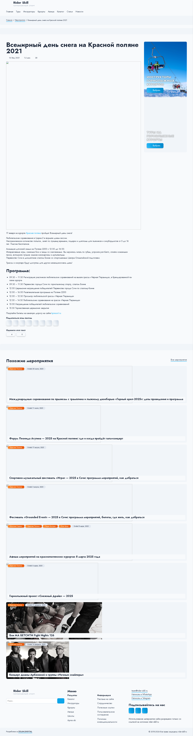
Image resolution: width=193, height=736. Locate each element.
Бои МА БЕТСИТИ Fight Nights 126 (31, 635)
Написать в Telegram (141, 698)
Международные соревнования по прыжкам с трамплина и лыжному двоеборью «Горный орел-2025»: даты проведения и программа (96, 399)
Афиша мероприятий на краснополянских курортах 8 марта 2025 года (54, 557)
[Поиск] (60, 700)
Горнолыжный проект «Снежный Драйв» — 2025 (41, 596)
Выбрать (156, 90)
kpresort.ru (56, 313)
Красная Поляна (16, 369)
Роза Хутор (64, 526)
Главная (9, 20)
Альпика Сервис (16, 526)
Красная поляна (33, 233)
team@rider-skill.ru (140, 690)
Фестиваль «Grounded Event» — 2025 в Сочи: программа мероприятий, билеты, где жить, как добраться (76, 517)
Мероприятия (20, 20)
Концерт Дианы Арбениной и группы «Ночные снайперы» (46, 675)
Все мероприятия (179, 359)
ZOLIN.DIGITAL (25, 731)
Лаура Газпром (50, 526)
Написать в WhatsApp (142, 694)
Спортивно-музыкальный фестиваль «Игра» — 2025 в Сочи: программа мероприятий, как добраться (73, 478)
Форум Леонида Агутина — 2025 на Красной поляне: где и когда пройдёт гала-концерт (66, 438)
